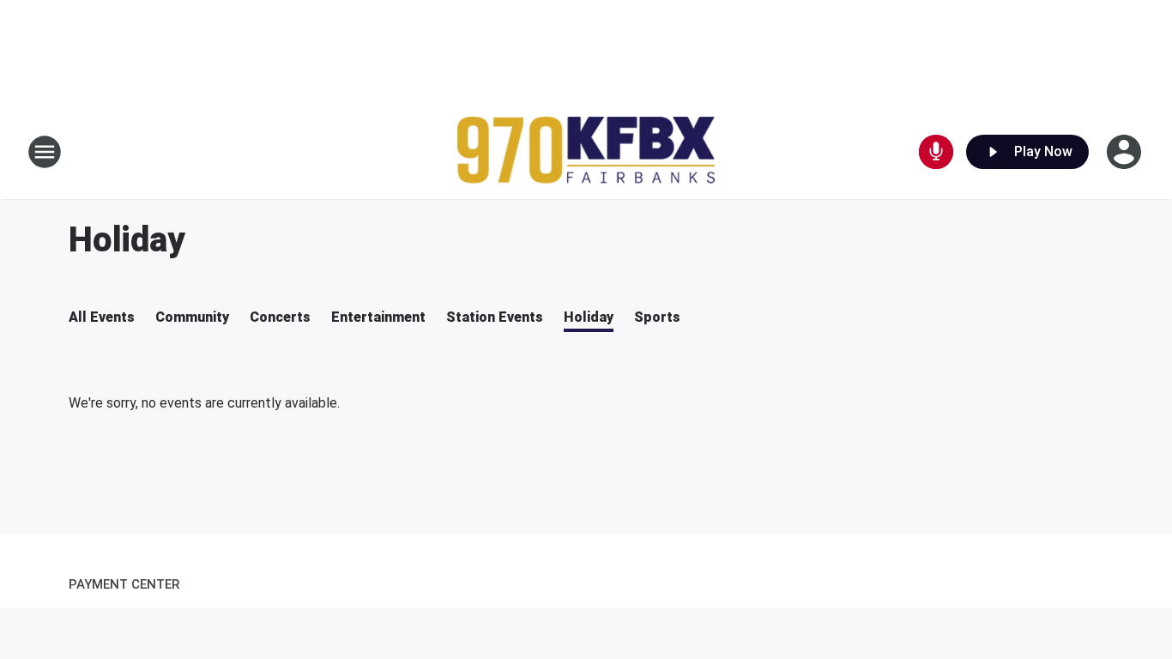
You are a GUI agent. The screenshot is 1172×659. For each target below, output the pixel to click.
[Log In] (1126, 152)
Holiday (588, 317)
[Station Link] (586, 152)
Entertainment (378, 317)
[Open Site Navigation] (44, 152)
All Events (102, 317)
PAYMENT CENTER (124, 584)
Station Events (494, 317)
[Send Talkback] (936, 152)
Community (192, 317)
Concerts (280, 317)
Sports (657, 317)
